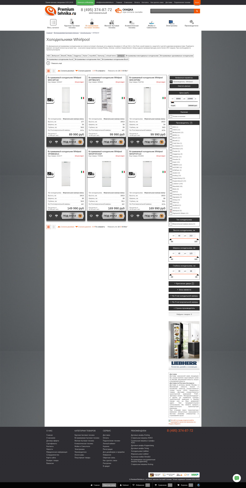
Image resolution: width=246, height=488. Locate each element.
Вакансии (50, 463)
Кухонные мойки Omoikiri (140, 457)
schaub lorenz (111, 56)
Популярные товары (82, 458)
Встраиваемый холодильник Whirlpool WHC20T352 (146, 78)
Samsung (101, 56)
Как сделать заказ (157, 2)
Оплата (137, 2)
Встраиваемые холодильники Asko (87, 59)
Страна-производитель (185, 308)
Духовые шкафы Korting (140, 435)
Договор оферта (52, 441)
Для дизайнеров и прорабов (114, 452)
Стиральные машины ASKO (142, 438)
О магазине (128, 2)
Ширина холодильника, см (184, 248)
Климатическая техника (132, 27)
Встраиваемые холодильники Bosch (115, 59)
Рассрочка (107, 463)
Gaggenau (77, 56)
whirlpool (121, 56)
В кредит (106, 466)
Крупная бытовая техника (72, 27)
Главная (119, 2)
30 (121, 71)
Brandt (63, 56)
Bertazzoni (55, 56)
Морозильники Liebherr (140, 454)
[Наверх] (198, 485)
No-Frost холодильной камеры (185, 296)
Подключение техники (182, 2)
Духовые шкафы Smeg (140, 448)
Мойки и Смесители (152, 27)
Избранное (107, 455)
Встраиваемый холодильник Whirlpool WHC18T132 (64, 78)
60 (123, 71)
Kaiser (85, 56)
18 (119, 71)
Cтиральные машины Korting (142, 464)
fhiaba (70, 56)
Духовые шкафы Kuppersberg (142, 445)
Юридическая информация (56, 452)
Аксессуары (79, 455)
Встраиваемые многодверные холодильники (142, 56)
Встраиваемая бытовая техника (92, 27)
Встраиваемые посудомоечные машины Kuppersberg (143, 460)
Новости (49, 449)
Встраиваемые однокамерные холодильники (176, 56)
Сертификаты (51, 444)
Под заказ (69, 142)
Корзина (106, 446)
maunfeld (92, 56)
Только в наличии (179, 116)
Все (126, 71)
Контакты (145, 2)
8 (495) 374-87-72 (96, 10)
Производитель (182, 123)
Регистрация (107, 449)
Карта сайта (51, 458)
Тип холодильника (184, 220)
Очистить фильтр (184, 86)
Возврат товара (52, 460)
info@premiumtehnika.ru (105, 2)
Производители (191, 26)
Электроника (171, 26)
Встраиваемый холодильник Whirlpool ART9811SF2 (105, 78)
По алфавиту (99, 71)
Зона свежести (185, 290)
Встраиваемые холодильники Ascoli (60, 59)
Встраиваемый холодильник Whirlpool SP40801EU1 (64, 152)
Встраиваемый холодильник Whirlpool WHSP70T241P (105, 152)
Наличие (184, 112)
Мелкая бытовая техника (112, 27)
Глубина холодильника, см (184, 266)
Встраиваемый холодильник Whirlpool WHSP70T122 (146, 152)
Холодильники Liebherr (140, 451)
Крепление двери (183, 283)
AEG (48, 56)
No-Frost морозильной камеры (185, 302)
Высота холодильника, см (184, 230)
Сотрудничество (52, 455)
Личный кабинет (109, 444)
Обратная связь (109, 485)
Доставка (169, 2)
